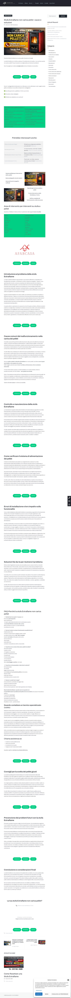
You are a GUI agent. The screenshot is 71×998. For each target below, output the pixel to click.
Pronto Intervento (9, 933)
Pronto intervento (52, 69)
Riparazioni (51, 78)
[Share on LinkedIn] (41, 933)
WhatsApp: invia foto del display (24, 917)
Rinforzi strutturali (52, 75)
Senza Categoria (52, 82)
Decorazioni (51, 56)
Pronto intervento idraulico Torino (54, 36)
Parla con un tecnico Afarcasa (35, 150)
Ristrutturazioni (52, 80)
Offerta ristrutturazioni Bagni (11, 144)
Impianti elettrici (52, 61)
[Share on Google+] (38, 933)
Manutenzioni (8, 15)
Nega (46, 994)
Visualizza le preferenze (60, 994)
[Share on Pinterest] (44, 933)
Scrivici (33, 76)
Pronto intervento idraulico (54, 73)
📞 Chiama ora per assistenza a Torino (24, 905)
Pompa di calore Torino (52, 34)
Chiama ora (17, 76)
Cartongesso (51, 50)
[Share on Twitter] (35, 933)
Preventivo (51, 67)
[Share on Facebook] (31, 933)
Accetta (38, 994)
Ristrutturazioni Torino (9, 149)
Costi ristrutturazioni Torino (11, 160)
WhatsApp (25, 76)
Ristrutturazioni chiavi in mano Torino (13, 154)
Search (63, 16)
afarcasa (16, 24)
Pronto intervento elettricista (55, 71)
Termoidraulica (52, 86)
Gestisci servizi (39, 990)
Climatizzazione (52, 52)
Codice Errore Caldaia (54, 54)
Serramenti (51, 84)
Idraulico (50, 59)
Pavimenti (51, 65)
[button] (68, 980)
